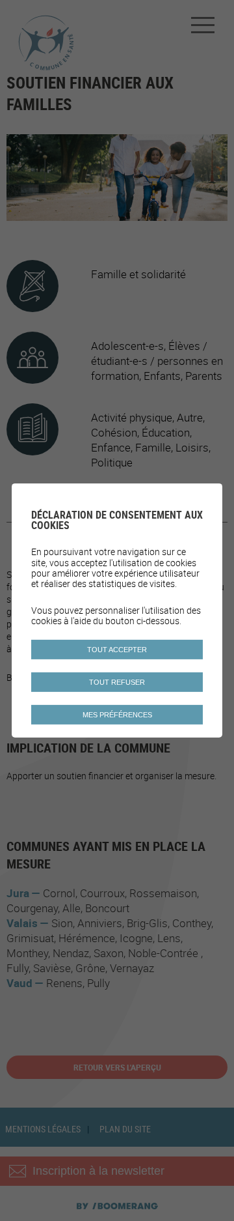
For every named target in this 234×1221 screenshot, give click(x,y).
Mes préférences (117, 715)
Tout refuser (117, 682)
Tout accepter (117, 650)
